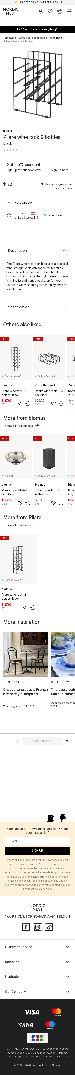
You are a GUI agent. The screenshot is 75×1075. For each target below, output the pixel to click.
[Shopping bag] (60, 11)
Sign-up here (59, 170)
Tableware (9, 37)
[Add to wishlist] (20, 403)
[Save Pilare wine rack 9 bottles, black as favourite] (68, 741)
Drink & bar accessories (33, 37)
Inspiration (13, 977)
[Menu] (69, 11)
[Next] (68, 85)
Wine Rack (56, 37)
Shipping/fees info (56, 215)
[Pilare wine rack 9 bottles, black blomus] (37, 84)
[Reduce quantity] (6, 741)
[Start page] (10, 11)
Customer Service (18, 947)
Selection (12, 962)
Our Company (15, 992)
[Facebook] (26, 926)
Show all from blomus (19, 425)
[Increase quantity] (17, 741)
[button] (10, 150)
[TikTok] (49, 926)
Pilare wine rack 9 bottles (19, 41)
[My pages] (40, 11)
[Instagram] (37, 926)
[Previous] (7, 85)
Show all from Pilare (18, 525)
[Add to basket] (27, 403)
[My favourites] (50, 11)
